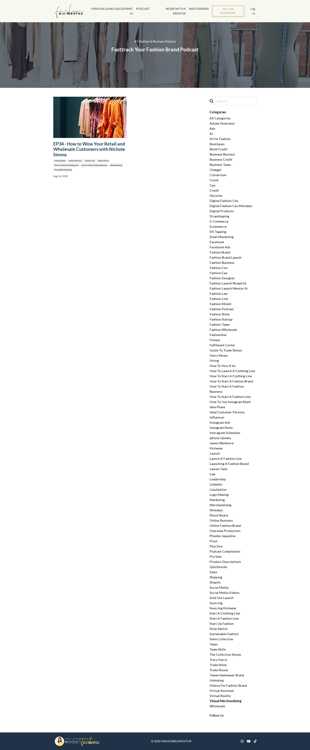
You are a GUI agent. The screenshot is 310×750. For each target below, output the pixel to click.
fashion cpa (218, 273)
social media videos (224, 592)
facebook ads (220, 247)
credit (214, 190)
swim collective (221, 639)
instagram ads (220, 422)
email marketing (221, 237)
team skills (218, 649)
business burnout (222, 154)
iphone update (220, 438)
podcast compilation (225, 551)
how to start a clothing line (231, 376)
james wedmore (222, 443)
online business (221, 520)
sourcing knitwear (223, 608)
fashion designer (222, 278)
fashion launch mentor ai (229, 288)
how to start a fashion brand (231, 381)
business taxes (220, 164)
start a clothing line (225, 613)
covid (214, 180)
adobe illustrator (222, 123)
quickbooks (218, 567)
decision (216, 195)
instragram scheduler (225, 433)
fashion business (75, 161)
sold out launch (221, 598)
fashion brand (60, 161)
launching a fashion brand (229, 464)
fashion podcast (222, 309)
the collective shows (225, 654)
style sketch (218, 629)
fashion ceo (219, 268)
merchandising (116, 165)
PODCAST (143, 8)
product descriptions (225, 562)
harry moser (219, 355)
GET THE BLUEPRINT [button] (228, 11)
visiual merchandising (63, 170)
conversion (218, 175)
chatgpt (215, 170)
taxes (214, 644)
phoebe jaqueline (223, 536)
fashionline (218, 335)
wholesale (217, 706)
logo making (219, 495)
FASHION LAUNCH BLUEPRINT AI (112, 11)
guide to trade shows (226, 350)
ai (211, 134)
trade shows (219, 670)
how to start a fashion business (94, 165)
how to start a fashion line (230, 397)
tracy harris (218, 660)
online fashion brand (225, 525)
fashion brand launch (225, 257)
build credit (218, 149)
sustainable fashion (224, 634)
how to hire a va (222, 366)
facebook (217, 242)
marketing (217, 500)
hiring (214, 360)
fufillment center (222, 345)
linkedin (216, 484)
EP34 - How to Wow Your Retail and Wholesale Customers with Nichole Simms (89, 149)
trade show (218, 665)
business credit (221, 159)
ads (212, 128)
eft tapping (218, 232)
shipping (216, 577)
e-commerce (219, 221)
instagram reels (221, 427)
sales (213, 572)
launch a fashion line (226, 458)
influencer (217, 417)
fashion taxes (220, 324)
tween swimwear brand (227, 675)
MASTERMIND (199, 8)
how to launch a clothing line (66, 165)
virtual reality (220, 696)
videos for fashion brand (228, 685)
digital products (222, 211)
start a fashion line (224, 618)
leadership (218, 479)
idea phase (217, 407)
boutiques (217, 144)
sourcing (216, 603)
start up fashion (222, 623)
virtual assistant (222, 690)
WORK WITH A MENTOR (176, 11)
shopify (215, 582)
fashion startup (221, 319)
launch (215, 453)
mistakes (216, 510)
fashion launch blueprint (228, 283)
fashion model (220, 304)
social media (219, 587)
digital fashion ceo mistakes (231, 206)
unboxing (217, 680)
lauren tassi (218, 469)
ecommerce (218, 226)
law (212, 474)
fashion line (90, 161)
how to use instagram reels (230, 402)
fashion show (103, 161)
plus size (216, 546)
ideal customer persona (227, 412)
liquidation (218, 489)
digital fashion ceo (224, 201)
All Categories (220, 118)
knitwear (216, 448)
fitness (215, 340)
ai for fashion (220, 139)
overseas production (225, 531)
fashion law (218, 293)
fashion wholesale (223, 329)
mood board (219, 515)
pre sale (216, 556)
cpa (212, 185)
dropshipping (219, 216)
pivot (213, 541)
